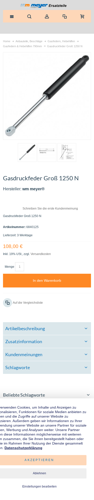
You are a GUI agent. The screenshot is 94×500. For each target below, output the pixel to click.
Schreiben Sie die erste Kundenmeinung (50, 208)
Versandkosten (41, 254)
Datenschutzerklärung (23, 448)
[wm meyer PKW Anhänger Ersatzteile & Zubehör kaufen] (47, 6)
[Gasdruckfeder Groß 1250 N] (27, 152)
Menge (9, 266)
